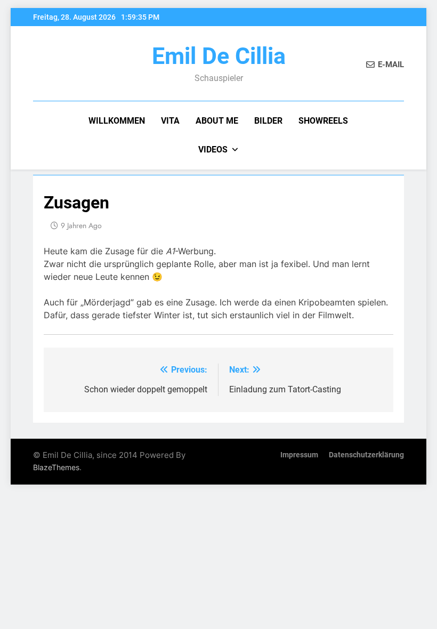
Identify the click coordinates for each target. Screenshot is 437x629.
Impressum (299, 454)
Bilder (268, 121)
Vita (170, 121)
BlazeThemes (56, 467)
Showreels (323, 121)
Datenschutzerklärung (366, 454)
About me (217, 121)
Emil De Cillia (219, 56)
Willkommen (116, 121)
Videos (213, 149)
